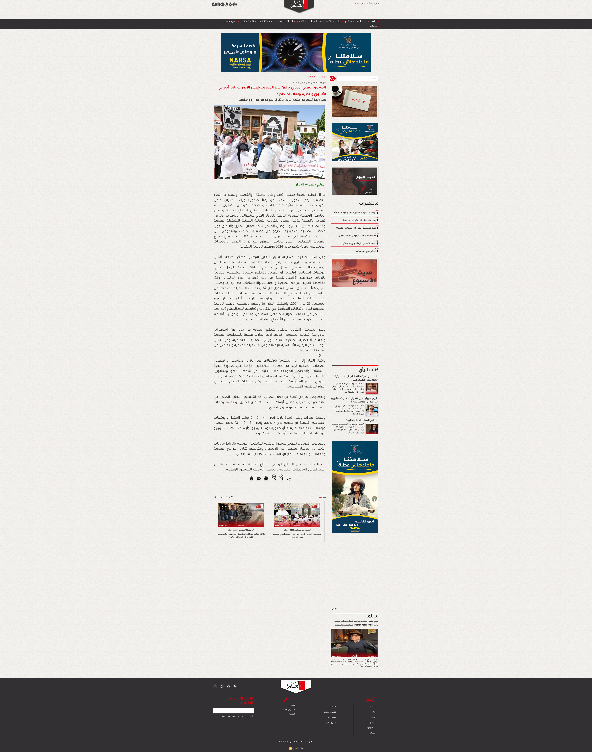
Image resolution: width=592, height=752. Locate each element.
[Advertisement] (292, 376)
